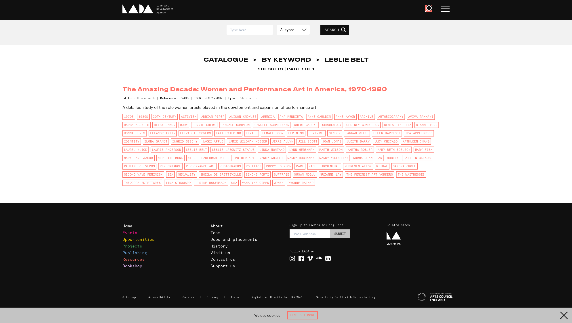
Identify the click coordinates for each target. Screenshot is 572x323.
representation (358, 166)
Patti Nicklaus (417, 158)
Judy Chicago (386, 141)
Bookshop (132, 265)
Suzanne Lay (330, 174)
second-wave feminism (143, 174)
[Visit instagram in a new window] (292, 258)
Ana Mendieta (291, 116)
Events (129, 232)
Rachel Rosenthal (324, 166)
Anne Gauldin (319, 116)
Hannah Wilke (357, 133)
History (219, 246)
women (279, 183)
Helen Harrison (386, 133)
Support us (222, 265)
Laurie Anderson (166, 149)
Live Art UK (394, 243)
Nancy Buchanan (300, 158)
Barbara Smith (136, 125)
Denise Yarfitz (397, 125)
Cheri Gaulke (305, 125)
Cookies (188, 297)
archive (366, 116)
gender (335, 133)
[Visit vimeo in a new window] (310, 258)
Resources (133, 259)
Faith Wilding (228, 133)
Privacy (213, 297)
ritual (382, 166)
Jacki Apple (212, 141)
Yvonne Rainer (300, 183)
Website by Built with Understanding (346, 297)
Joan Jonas (332, 141)
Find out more (302, 315)
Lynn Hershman (302, 149)
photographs (230, 166)
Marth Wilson (331, 149)
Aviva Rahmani (420, 116)
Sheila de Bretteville (220, 174)
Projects (132, 246)
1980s (143, 116)
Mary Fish (424, 149)
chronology (332, 125)
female (251, 133)
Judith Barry (358, 141)
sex (170, 174)
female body (273, 133)
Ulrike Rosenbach (211, 183)
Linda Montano (272, 149)
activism (188, 116)
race (300, 166)
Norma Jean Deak (367, 158)
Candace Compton (235, 125)
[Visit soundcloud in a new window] (319, 258)
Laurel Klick (135, 149)
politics (253, 166)
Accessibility (159, 297)
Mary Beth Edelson (393, 149)
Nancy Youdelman (333, 158)
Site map (129, 297)
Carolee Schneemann (271, 125)
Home (127, 226)
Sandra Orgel (404, 166)
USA (234, 183)
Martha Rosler (360, 149)
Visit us (220, 252)
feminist (316, 133)
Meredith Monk (170, 158)
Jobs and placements (233, 239)
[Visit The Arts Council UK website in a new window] (420, 297)
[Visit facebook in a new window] (301, 258)
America (268, 116)
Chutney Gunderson (362, 125)
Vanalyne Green (255, 183)
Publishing (134, 252)
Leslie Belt (196, 149)
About (216, 226)
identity (131, 141)
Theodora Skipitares (142, 183)
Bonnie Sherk (204, 125)
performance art (200, 166)
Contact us (222, 259)
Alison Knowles (242, 116)
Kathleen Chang (415, 141)
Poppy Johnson (278, 166)
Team (215, 232)
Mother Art (245, 158)
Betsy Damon (164, 125)
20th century (164, 116)
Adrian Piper (213, 116)
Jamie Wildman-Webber (247, 141)
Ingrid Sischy (185, 141)
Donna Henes (134, 133)
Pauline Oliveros (139, 166)
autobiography (391, 116)
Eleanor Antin (162, 133)
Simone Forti (257, 174)
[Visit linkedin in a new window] (328, 258)
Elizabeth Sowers (195, 133)
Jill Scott (308, 141)
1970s (129, 116)
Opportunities (138, 239)
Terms (235, 297)
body (184, 125)
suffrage (281, 174)
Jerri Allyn (282, 141)
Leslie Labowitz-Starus (233, 149)
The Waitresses (411, 174)
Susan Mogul (304, 174)
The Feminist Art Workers (369, 174)
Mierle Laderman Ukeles (209, 158)
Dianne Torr (426, 125)
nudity (393, 158)
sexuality (187, 174)
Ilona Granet (156, 141)
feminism (296, 133)
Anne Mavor (345, 116)
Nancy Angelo (271, 158)
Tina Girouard (178, 183)
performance (170, 166)
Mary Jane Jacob (138, 158)
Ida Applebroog (418, 133)
